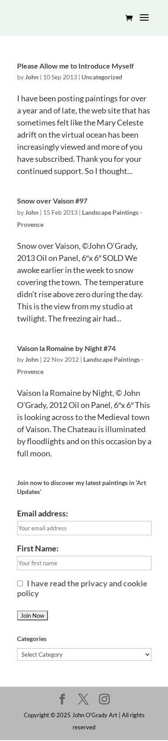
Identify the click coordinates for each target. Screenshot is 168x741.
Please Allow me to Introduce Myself (75, 65)
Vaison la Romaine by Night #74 (66, 348)
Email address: (42, 513)
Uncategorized (102, 77)
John (32, 77)
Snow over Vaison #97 (52, 200)
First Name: (38, 548)
